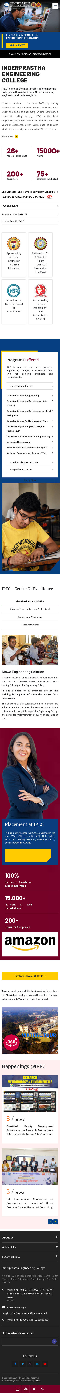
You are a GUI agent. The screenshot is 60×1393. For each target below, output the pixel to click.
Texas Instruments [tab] (30, 624)
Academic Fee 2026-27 (14, 214)
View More (7, 136)
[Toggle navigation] (55, 6)
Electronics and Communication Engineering (28, 436)
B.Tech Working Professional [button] (24, 462)
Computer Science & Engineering (22, 395)
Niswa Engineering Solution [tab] (30, 601)
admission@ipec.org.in (16, 1307)
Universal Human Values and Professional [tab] (30, 609)
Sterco (37, 1380)
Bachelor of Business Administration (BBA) (26, 447)
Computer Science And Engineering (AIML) (27, 420)
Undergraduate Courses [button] (21, 385)
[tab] (29, 386)
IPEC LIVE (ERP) (10, 205)
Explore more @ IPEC (28, 976)
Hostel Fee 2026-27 (13, 221)
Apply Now (17, 45)
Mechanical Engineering (18, 442)
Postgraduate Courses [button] (21, 469)
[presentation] (50, 1221)
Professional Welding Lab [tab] (30, 617)
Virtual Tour (39, 1035)
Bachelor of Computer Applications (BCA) (26, 453)
